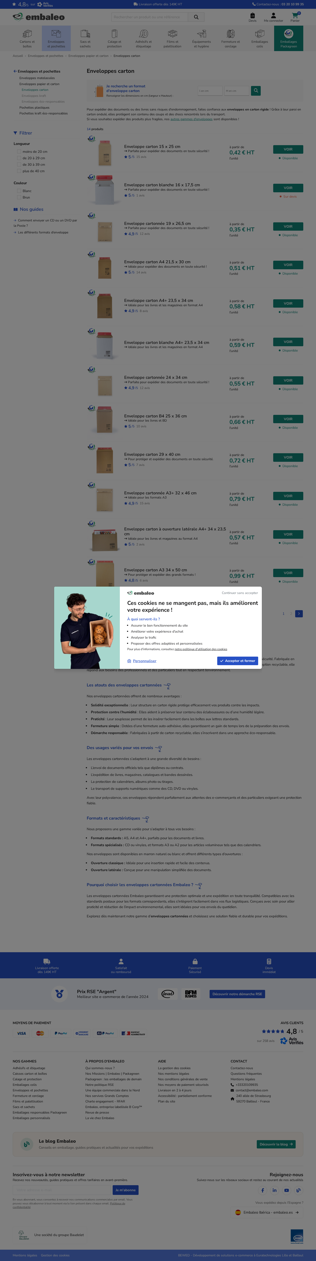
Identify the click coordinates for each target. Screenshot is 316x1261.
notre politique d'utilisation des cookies (201, 649)
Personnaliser (144, 661)
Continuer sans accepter (240, 593)
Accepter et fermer (240, 660)
